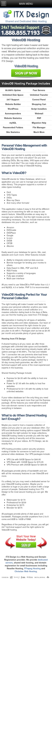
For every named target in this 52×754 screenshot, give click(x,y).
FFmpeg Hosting (32, 568)
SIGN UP (26, 545)
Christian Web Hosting (26, 571)
